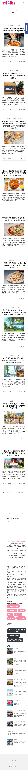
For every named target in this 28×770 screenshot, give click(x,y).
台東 (9, 307)
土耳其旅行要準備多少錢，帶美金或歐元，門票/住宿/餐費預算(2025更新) (20, 703)
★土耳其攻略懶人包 (17, 648)
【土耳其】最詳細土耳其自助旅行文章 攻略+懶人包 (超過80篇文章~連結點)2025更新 (17, 568)
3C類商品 (11, 70)
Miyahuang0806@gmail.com (16, 557)
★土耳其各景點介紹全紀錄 (18, 679)
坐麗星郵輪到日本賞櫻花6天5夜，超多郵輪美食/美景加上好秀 (20, 742)
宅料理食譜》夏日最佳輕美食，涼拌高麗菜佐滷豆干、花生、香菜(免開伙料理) (14, 265)
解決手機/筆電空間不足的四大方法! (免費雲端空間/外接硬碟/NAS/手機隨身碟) (14, 406)
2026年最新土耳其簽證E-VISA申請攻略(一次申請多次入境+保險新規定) (20, 651)
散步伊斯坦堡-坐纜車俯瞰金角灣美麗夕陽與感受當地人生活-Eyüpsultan (20, 715)
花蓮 (14, 25)
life (15, 658)
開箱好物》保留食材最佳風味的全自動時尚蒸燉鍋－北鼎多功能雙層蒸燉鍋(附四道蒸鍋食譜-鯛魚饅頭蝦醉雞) (14, 124)
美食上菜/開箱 (10, 25)
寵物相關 (12, 307)
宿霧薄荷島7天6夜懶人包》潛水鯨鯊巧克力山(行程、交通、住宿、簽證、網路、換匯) (17, 596)
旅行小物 (13, 448)
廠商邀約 (8, 118)
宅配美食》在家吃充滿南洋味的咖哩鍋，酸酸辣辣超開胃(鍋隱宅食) (14, 29)
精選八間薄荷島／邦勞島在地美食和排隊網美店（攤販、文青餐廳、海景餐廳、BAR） (16, 591)
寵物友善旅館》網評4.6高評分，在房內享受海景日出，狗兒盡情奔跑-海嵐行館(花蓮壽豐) (14, 360)
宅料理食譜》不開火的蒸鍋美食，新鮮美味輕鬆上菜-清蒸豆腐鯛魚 (14, 219)
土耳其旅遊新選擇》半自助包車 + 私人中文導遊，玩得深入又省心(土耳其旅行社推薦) (20, 684)
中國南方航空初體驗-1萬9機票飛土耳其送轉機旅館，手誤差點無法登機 (17, 734)
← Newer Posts (6, 492)
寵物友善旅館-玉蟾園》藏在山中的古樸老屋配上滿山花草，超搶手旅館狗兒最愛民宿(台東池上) (14, 312)
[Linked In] (23, 61)
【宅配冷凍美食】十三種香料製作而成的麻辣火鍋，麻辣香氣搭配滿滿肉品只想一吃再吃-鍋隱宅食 (14, 173)
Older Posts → (22, 492)
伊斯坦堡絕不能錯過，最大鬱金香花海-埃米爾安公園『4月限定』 (20, 725)
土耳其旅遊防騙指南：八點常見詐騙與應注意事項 (20, 671)
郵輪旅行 (15, 739)
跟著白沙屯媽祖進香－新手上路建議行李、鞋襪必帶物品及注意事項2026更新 (20, 662)
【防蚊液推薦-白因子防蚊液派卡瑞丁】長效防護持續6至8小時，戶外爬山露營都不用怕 (14, 453)
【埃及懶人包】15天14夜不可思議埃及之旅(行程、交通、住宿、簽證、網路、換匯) (16, 579)
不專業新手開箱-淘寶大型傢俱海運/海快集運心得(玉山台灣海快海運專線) (14, 75)
